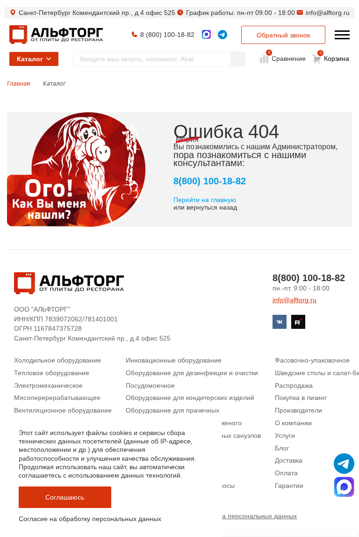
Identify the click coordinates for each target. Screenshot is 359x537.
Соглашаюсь (64, 497)
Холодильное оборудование (57, 360)
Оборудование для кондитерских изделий (190, 397)
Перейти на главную (204, 199)
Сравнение (288, 58)
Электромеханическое (48, 385)
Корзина (335, 56)
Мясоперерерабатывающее (57, 397)
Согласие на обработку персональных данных (90, 518)
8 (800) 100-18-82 (167, 34)
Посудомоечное (150, 385)
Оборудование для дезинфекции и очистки (192, 373)
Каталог (30, 59)
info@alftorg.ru (328, 12)
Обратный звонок (283, 35)
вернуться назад (212, 207)
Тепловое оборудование (51, 373)
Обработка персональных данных (245, 516)
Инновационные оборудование (174, 360)
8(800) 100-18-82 (209, 181)
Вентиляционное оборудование (63, 410)
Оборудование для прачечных (172, 410)
